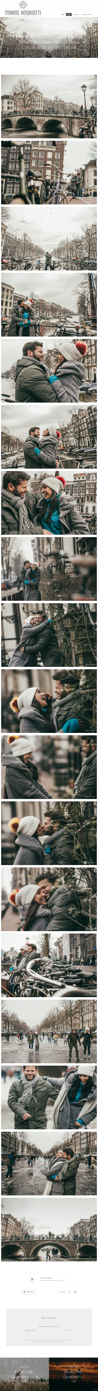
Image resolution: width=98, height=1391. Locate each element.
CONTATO (76, 14)
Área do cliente (87, 14)
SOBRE (62, 14)
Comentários (30, 1292)
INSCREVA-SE (69, 1330)
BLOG (68, 14)
